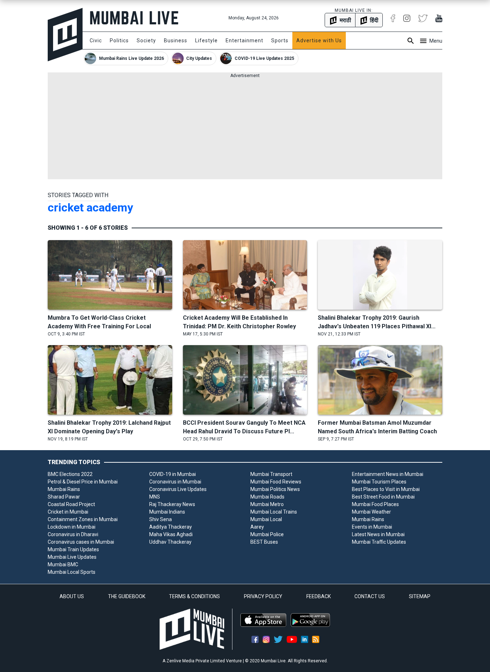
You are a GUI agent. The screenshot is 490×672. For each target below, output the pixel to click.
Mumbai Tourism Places (379, 482)
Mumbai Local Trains (273, 512)
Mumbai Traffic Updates (379, 542)
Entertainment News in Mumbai (387, 474)
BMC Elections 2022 (70, 474)
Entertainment (244, 40)
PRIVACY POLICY (263, 596)
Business (175, 40)
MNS (154, 497)
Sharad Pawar (64, 497)
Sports (279, 40)
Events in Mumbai (372, 527)
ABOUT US (72, 596)
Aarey (257, 527)
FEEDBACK (318, 596)
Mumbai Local (266, 519)
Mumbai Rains (64, 489)
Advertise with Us (319, 40)
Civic (96, 40)
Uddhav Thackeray (170, 542)
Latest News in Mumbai (378, 534)
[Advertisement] (245, 129)
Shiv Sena (160, 519)
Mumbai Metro (267, 504)
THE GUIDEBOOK (126, 596)
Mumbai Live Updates (72, 557)
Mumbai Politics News (275, 489)
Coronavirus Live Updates (178, 489)
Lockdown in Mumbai (71, 527)
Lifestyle (206, 40)
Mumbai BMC (63, 564)
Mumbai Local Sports (71, 572)
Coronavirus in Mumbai (175, 482)
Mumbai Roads (267, 497)
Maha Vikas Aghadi (171, 534)
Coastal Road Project (71, 504)
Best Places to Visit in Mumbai (386, 489)
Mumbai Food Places (375, 504)
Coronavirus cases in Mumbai (81, 542)
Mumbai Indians (167, 512)
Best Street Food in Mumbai (383, 497)
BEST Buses (264, 542)
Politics (119, 40)
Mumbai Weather (371, 512)
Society (146, 40)
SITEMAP (419, 596)
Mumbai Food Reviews (275, 482)
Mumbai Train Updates (73, 549)
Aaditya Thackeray (170, 527)
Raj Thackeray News (172, 504)
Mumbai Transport (271, 474)
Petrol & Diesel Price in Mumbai (83, 482)
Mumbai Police (267, 534)
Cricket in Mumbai (68, 512)
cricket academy (90, 207)
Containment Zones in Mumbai (83, 519)
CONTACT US (369, 596)
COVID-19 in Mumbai (172, 474)
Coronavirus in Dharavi (73, 534)
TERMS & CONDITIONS (194, 596)
